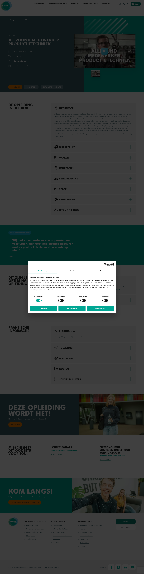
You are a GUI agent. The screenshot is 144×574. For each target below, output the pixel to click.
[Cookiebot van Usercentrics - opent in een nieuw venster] (105, 264)
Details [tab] (72, 271)
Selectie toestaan (72, 308)
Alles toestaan (100, 308)
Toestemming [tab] (42, 271)
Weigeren (44, 308)
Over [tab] (101, 271)
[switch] (61, 300)
